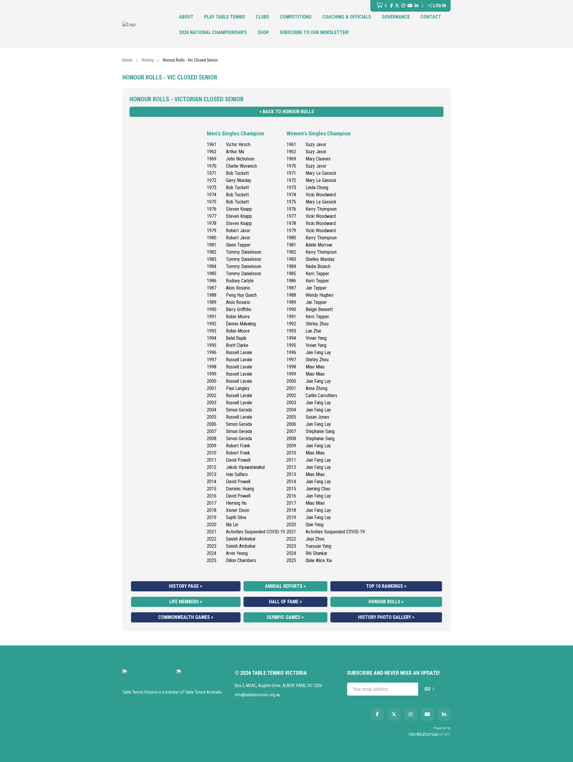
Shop (263, 32)
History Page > (185, 586)
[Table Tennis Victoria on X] (397, 5)
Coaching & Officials (346, 17)
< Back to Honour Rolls (286, 111)
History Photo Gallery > (386, 617)
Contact (430, 17)
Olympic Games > (285, 617)
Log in (439, 5)
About (186, 17)
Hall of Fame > (285, 602)
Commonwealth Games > (185, 617)
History (148, 60)
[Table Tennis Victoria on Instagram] (403, 5)
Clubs (262, 17)
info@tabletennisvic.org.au (257, 694)
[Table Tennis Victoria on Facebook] (391, 5)
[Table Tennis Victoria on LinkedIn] (416, 5)
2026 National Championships (213, 32)
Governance (396, 17)
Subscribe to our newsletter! (314, 32)
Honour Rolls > (386, 602)
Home (127, 60)
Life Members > (185, 602)
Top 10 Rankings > (386, 586)
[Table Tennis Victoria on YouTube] (409, 5)
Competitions (296, 17)
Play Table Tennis (224, 17)
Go (428, 689)
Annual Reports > (285, 586)
